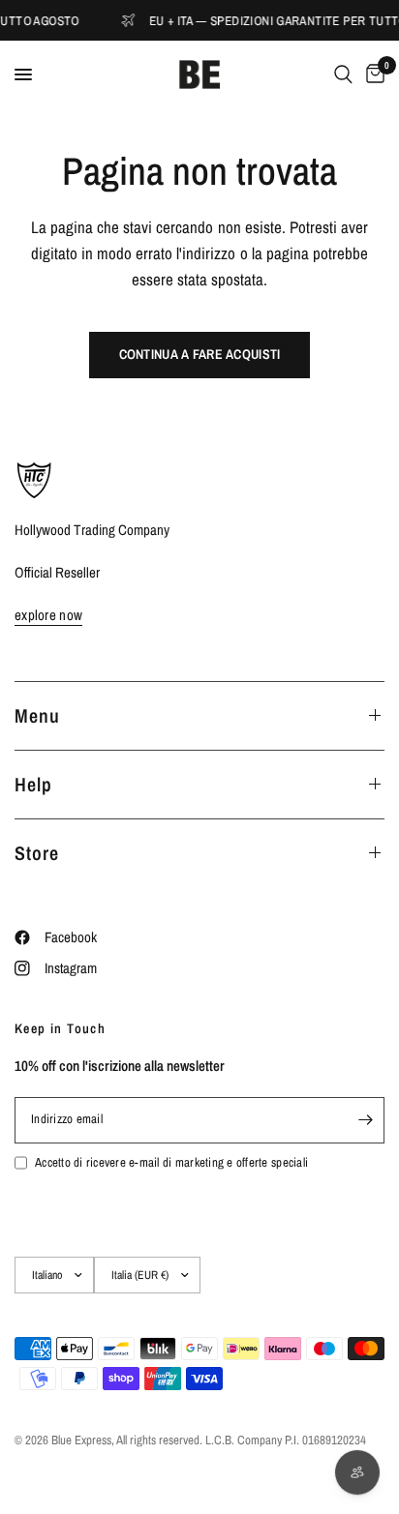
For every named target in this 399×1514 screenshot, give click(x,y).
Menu (37, 715)
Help (33, 784)
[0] (371, 74)
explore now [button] (48, 615)
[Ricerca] (343, 74)
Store (37, 853)
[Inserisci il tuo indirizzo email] (365, 1120)
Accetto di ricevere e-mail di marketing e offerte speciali (171, 1162)
